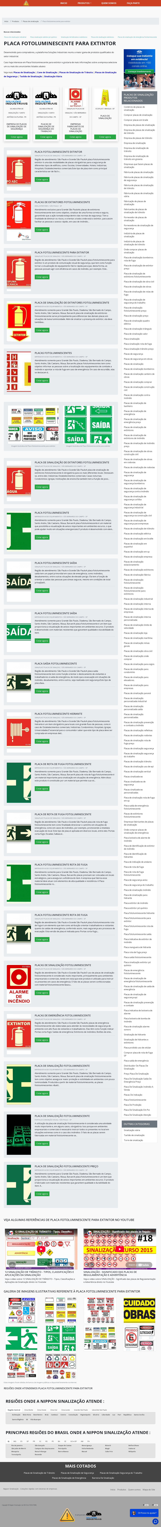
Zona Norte (28, 1410)
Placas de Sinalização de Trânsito (76, 72)
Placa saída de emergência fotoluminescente (136, 807)
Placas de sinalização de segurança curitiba (135, 498)
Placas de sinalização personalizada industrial (135, 700)
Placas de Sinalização (24, 72)
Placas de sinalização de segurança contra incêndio (136, 490)
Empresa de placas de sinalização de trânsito (139, 131)
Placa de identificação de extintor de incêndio (139, 847)
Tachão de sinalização (134, 1135)
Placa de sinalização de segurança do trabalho (134, 301)
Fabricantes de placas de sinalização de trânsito (135, 211)
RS (47, 1441)
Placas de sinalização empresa (138, 556)
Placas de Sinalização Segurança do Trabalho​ (121, 1473)
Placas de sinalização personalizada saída (133, 708)
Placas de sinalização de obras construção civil (138, 453)
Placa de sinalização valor (136, 333)
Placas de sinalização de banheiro (135, 404)
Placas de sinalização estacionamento (133, 563)
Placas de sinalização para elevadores (136, 679)
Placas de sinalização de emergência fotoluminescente (137, 37)
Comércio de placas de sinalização (134, 108)
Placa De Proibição (132, 1104)
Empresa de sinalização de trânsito (136, 149)
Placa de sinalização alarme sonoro (136, 1028)
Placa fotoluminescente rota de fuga (138, 928)
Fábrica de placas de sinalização (138, 172)
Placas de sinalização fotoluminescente (133, 581)
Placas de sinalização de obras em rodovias (138, 461)
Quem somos (108, 3)
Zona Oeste (41, 1410)
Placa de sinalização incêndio (137, 890)
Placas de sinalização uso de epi (139, 766)
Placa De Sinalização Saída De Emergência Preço (138, 1080)
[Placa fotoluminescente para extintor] (16, 97)
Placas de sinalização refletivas (138, 730)
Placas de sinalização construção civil (139, 388)
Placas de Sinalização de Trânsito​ (39, 1473)
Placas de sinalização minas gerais (137, 644)
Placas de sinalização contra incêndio (137, 396)
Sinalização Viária (53, 76)
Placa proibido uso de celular (137, 1047)
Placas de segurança (133, 354)
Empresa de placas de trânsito (138, 138)
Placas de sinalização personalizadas (133, 716)
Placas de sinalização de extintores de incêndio (135, 437)
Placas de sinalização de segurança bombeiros (135, 482)
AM (82, 1441)
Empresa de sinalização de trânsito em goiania (136, 158)
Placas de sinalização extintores (102, 37)
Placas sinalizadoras (133, 776)
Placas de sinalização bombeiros (139, 369)
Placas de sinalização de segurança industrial (135, 506)
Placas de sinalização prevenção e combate (139, 1004)
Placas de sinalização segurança (139, 748)
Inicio (63, 3)
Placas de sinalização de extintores (135, 429)
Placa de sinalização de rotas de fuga (138, 293)
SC (40, 1441)
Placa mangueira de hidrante (137, 947)
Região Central (14, 1410)
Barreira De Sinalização (103, 1478)
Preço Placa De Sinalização (136, 1073)
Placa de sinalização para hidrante (135, 896)
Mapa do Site (149, 1489)
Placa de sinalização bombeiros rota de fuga (138, 259)
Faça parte (133, 3)
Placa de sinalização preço (136, 315)
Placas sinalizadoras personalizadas (133, 791)
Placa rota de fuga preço (135, 952)
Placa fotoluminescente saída (137, 934)
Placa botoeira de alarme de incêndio (137, 839)
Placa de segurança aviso (135, 880)
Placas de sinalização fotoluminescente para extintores (134, 590)
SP (28, 1441)
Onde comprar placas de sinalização (135, 251)
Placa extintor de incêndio (136, 903)
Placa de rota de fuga (134, 867)
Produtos (84, 3)
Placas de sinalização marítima (138, 638)
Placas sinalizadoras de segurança (135, 783)
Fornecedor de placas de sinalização (135, 219)
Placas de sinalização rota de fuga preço (137, 742)
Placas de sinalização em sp (137, 551)
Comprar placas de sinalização (138, 115)
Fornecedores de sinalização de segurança (138, 227)
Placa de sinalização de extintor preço (138, 267)
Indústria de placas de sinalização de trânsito (134, 243)
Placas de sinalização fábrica (137, 574)
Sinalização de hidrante (135, 1034)
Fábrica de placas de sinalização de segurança (138, 179)
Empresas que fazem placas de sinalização (138, 166)
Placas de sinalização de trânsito (139, 528)
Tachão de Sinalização (31, 76)
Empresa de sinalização (135, 143)
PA (89, 1441)
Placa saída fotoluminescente (137, 957)
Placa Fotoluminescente (135, 1099)
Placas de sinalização (133, 364)
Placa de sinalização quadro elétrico (137, 322)
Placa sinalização (132, 338)
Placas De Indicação (133, 1094)
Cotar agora (16, 137)
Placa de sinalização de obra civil (139, 281)
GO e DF (73, 1441)
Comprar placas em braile (136, 120)
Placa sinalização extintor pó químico (43, 37)
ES (21, 1441)
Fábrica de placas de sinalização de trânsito (138, 187)
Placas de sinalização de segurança (135, 474)
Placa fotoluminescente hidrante (139, 913)
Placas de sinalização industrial (15, 37)
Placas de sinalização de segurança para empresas (136, 522)
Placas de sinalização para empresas (136, 687)
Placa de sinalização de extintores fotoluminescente (137, 275)
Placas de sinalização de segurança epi (135, 996)
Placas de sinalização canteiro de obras (139, 375)
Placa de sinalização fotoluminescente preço (135, 309)
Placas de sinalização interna (137, 603)
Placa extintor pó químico (136, 908)
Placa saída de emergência (136, 1060)
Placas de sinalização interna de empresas (139, 610)
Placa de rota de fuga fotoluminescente (134, 873)
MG (15, 1441)
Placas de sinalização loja (135, 633)
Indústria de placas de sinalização (134, 235)
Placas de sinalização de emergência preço (135, 421)
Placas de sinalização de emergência (135, 413)
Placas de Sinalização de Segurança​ (77, 1473)
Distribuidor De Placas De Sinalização (136, 1067)
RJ (8, 1441)
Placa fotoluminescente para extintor (137, 919)
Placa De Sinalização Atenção (137, 1115)
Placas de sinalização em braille (138, 538)
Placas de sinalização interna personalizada (137, 618)
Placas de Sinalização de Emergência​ (69, 1478)
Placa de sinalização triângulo (138, 328)
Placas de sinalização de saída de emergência (139, 988)
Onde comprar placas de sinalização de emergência (136, 831)
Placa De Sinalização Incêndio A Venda (138, 1088)
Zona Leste (65, 1410)
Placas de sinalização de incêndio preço (139, 445)
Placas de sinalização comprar (138, 382)
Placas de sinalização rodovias (138, 735)
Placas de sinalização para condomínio (136, 671)
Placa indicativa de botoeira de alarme (138, 1012)
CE (65, 1441)
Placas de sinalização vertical (137, 771)
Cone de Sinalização (47, 72)
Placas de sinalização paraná (137, 693)
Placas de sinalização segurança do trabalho (139, 755)
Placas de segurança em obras (138, 359)
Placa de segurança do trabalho (139, 885)
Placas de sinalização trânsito (137, 761)
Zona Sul (53, 1410)
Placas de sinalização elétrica (137, 533)
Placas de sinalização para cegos (139, 664)
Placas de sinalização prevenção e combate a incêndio (139, 724)
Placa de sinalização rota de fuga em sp (139, 799)
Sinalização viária (132, 1130)
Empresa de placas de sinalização (139, 125)
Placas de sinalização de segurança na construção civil (138, 514)
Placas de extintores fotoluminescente (133, 815)
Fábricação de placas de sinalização (135, 203)
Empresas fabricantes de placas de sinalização (139, 823)
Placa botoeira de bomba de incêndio (137, 1020)
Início (112, 1489)
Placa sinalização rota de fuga (138, 343)
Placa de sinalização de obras (137, 286)
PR (34, 1441)
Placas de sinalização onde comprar (136, 657)
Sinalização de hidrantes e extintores (74, 37)
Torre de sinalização (133, 1140)
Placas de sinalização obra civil (138, 651)
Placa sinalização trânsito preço (139, 348)
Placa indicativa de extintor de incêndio (138, 941)
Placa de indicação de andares (138, 862)
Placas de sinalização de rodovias (139, 467)
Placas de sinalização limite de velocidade (138, 626)
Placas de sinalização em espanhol (135, 545)
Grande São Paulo (81, 1410)
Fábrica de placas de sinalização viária (138, 195)
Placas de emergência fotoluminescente (134, 972)
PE (53, 1441)
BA (59, 1441)
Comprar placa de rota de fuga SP (138, 1054)
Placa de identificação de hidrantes (135, 855)
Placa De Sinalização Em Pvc (137, 1109)
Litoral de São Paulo (99, 1410)
